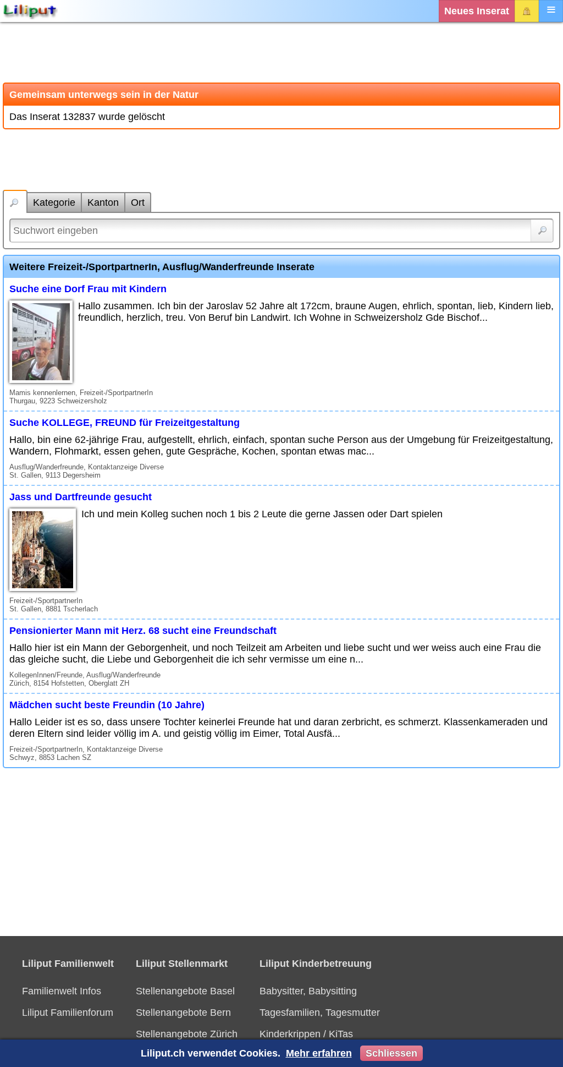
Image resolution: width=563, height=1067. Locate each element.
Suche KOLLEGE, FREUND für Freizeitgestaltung (124, 422)
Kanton (103, 202)
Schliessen (391, 1053)
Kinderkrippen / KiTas (306, 1033)
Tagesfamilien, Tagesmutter (320, 1012)
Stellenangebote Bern (183, 1012)
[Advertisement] (281, 52)
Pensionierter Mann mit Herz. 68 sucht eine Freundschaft (143, 630)
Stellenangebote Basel (185, 991)
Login (527, 11)
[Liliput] (30, 11)
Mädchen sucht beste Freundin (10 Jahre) (107, 704)
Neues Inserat (476, 11)
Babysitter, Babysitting (308, 991)
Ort (138, 202)
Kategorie (54, 202)
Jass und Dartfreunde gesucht (80, 496)
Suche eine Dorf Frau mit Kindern (88, 288)
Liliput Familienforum (67, 1012)
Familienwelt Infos (61, 991)
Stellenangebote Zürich (187, 1033)
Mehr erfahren (319, 1053)
